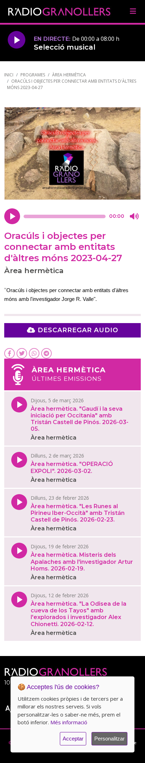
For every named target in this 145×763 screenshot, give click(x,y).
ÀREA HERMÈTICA (69, 75)
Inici (8, 75)
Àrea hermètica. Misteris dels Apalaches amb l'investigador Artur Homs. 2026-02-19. (82, 561)
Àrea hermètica (53, 437)
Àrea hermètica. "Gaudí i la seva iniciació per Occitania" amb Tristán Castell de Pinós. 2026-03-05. (79, 419)
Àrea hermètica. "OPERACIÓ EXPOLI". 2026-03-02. (72, 467)
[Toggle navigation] (133, 11)
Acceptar (73, 739)
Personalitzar (109, 739)
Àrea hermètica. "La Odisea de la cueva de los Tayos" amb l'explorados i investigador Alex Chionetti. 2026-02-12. (78, 614)
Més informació (68, 722)
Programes (32, 75)
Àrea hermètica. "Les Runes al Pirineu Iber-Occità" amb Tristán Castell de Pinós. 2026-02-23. (78, 513)
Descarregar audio (77, 330)
